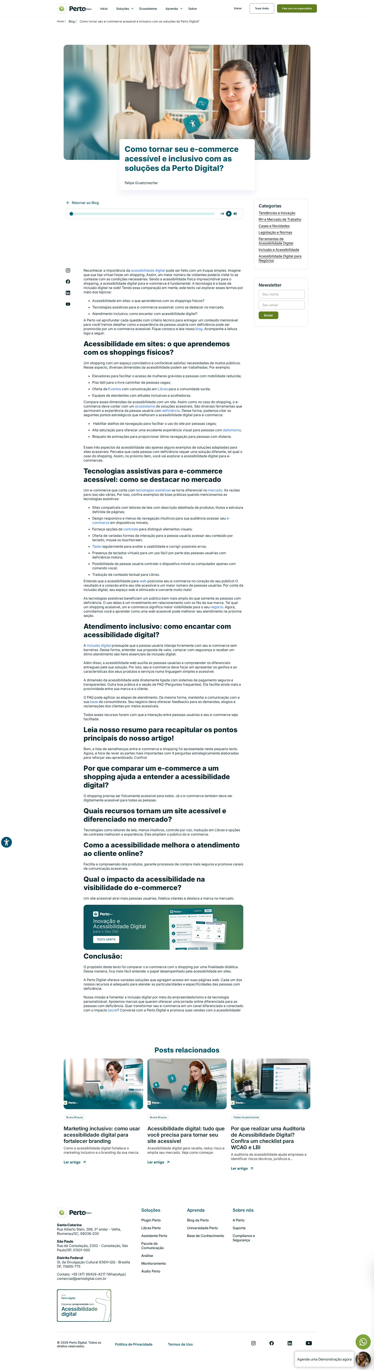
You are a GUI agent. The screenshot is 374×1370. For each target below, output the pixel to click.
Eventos (114, 389)
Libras (163, 389)
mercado (215, 490)
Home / (61, 21)
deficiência (171, 410)
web (143, 581)
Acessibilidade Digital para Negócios (280, 258)
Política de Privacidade (133, 1344)
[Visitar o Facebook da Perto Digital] (271, 1343)
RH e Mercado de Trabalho (280, 219)
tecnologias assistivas (153, 490)
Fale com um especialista (297, 8)
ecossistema (145, 406)
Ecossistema (148, 8)
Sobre (192, 8)
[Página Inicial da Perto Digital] (74, 1213)
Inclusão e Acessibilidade (279, 249)
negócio (216, 607)
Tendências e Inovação (277, 213)
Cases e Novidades (274, 226)
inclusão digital (99, 645)
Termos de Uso (180, 1344)
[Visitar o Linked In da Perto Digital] (289, 1343)
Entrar (238, 8)
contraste (130, 529)
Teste (96, 546)
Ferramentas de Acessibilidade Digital (276, 241)
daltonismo (231, 430)
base (94, 701)
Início (104, 8)
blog (199, 329)
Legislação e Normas (275, 232)
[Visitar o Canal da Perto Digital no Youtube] (309, 1343)
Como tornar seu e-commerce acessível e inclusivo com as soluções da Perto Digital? (139, 21)
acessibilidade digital (148, 270)
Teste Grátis (262, 8)
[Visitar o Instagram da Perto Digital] (253, 1343)
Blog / (73, 21)
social (112, 1010)
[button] (123, 8)
